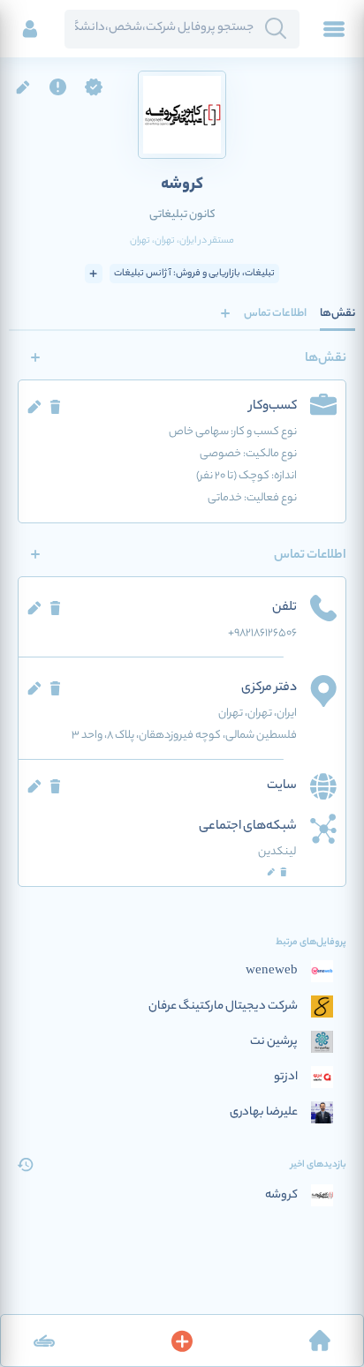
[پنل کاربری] (30, 29)
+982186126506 (262, 633)
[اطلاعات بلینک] (44, 1340)
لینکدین (277, 852)
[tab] (337, 313)
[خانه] (320, 1340)
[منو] (334, 29)
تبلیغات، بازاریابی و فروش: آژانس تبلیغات (194, 274)
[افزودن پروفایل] (182, 1340)
